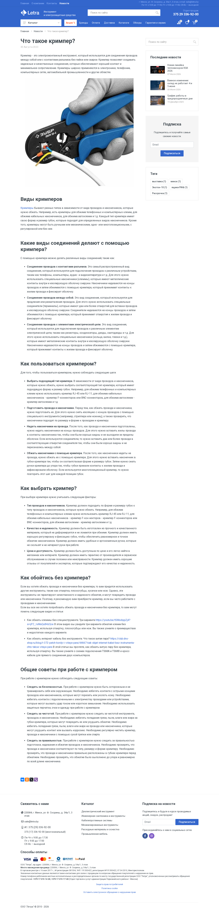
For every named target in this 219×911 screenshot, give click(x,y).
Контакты (52, 3)
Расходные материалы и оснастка (100, 829)
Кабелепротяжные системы (96, 820)
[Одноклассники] (27, 779)
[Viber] (36, 779)
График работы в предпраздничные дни (180, 97)
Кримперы (27, 207)
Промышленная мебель (94, 833)
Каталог (33, 22)
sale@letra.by (31, 821)
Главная (25, 3)
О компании (38, 3)
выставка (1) (159, 181)
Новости (64, 3)
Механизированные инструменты (99, 824)
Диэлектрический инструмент (97, 811)
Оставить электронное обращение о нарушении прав (109, 892)
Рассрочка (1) (159, 193)
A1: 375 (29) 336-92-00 (37, 827)
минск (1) (176, 181)
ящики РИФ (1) (180, 187)
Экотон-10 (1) (159, 187)
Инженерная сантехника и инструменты (103, 816)
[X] (31, 779)
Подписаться (172, 153)
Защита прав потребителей (109, 884)
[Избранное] (186, 22)
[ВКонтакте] (22, 779)
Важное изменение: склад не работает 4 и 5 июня (179, 83)
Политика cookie (109, 888)
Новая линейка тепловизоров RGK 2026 (177, 68)
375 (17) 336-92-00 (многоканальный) (45, 831)
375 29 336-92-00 (185, 14)
